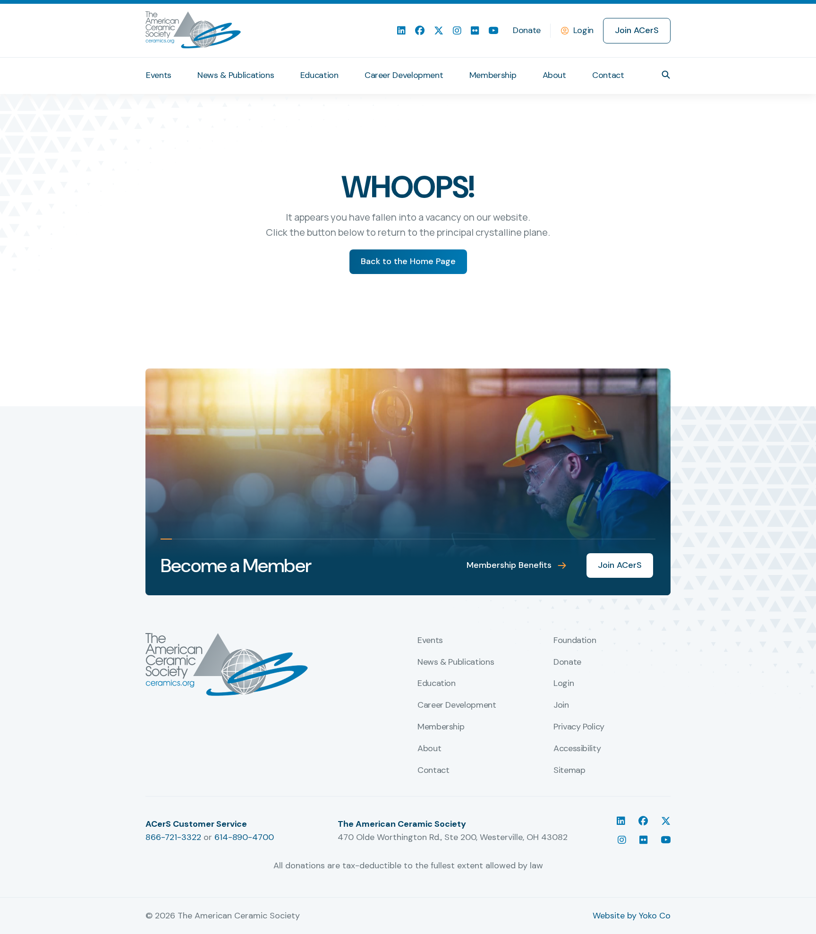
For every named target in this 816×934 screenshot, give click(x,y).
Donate (527, 30)
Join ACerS (637, 30)
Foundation (574, 640)
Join (561, 705)
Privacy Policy (578, 727)
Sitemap (569, 770)
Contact (608, 75)
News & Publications (235, 75)
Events (158, 75)
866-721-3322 (173, 837)
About (554, 75)
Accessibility (577, 749)
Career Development (404, 75)
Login (583, 30)
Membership (492, 75)
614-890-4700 (244, 837)
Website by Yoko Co (632, 915)
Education (319, 75)
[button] (666, 74)
